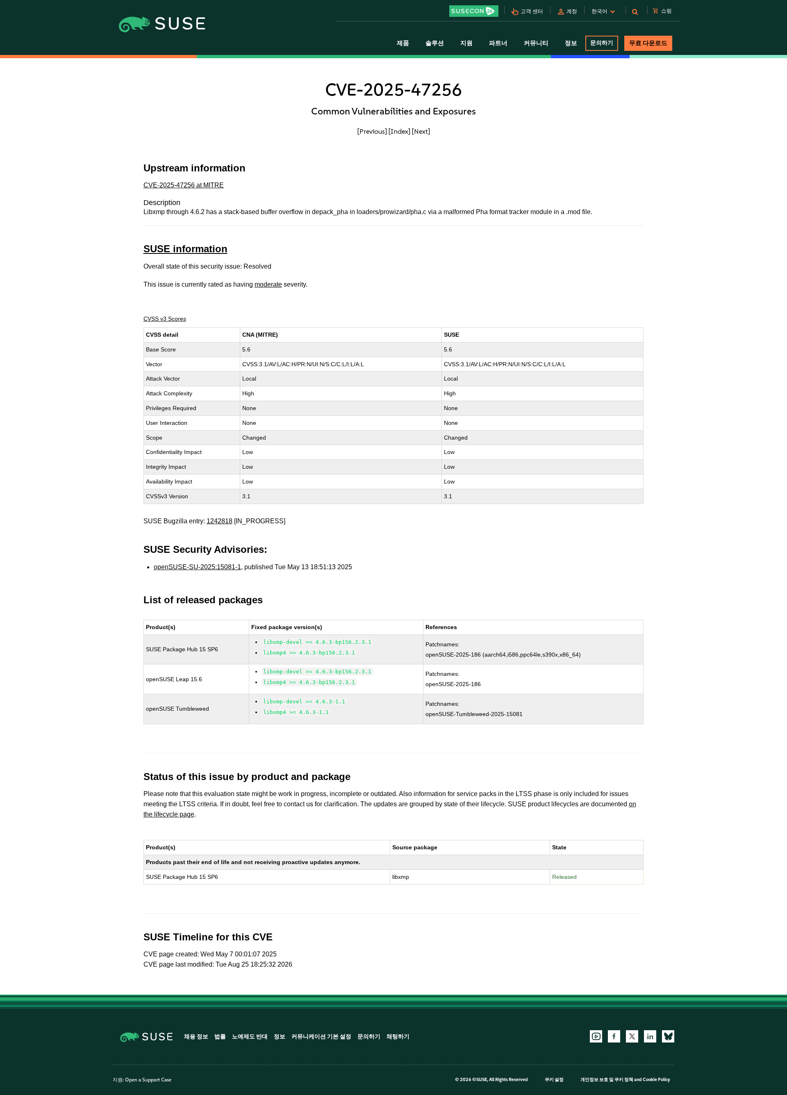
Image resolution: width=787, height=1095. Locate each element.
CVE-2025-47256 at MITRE (183, 185)
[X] (632, 1036)
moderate (268, 284)
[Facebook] (614, 1036)
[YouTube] (596, 1036)
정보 (279, 1036)
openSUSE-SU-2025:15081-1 (197, 566)
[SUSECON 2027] (473, 11)
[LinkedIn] (650, 1036)
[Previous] (372, 131)
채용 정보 (196, 1036)
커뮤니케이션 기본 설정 (321, 1036)
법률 (220, 1036)
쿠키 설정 (554, 1079)
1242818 (219, 521)
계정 (571, 11)
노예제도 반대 (250, 1036)
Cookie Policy (656, 1079)
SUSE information (185, 248)
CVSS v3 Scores (164, 318)
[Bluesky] (668, 1036)
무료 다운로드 (648, 43)
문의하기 (601, 42)
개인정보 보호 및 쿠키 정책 (606, 1079)
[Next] (421, 131)
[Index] (399, 131)
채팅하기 (398, 1036)
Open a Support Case (148, 1080)
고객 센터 (532, 11)
